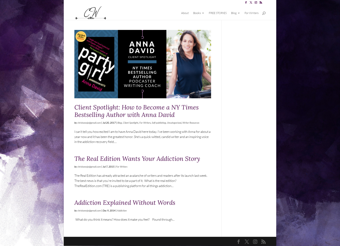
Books (197, 13)
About (185, 13)
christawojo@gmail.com (89, 122)
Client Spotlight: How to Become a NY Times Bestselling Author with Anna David (136, 111)
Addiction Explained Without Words (124, 203)
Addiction (122, 210)
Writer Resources (190, 122)
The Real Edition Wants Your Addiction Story (137, 159)
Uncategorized (174, 122)
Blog (234, 13)
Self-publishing (159, 122)
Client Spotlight (130, 122)
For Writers (252, 13)
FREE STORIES (218, 13)
